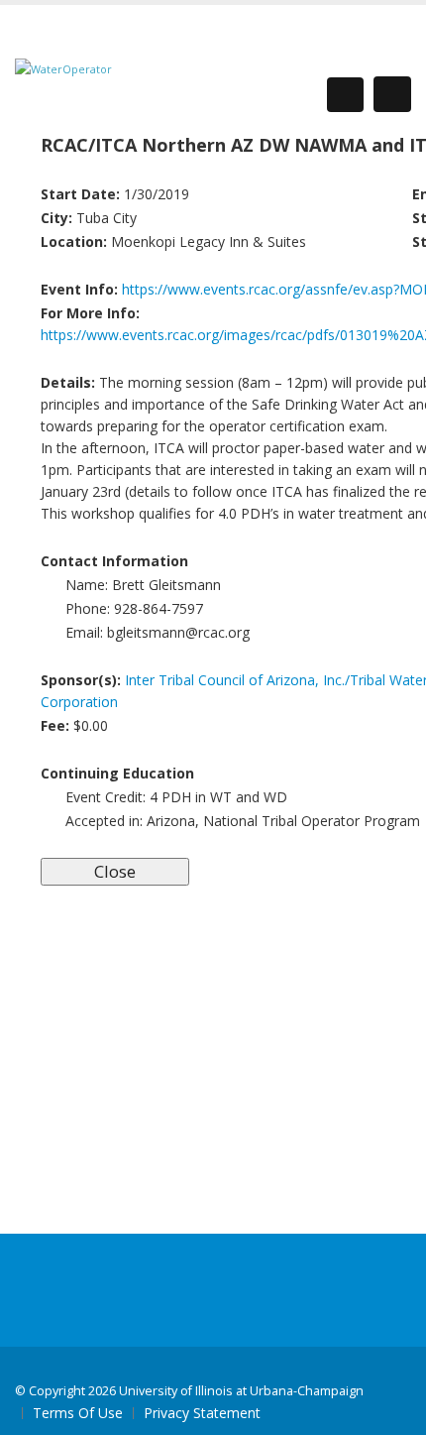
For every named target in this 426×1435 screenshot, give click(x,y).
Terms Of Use (78, 1412)
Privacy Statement (202, 1412)
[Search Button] (345, 94)
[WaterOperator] (63, 67)
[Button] (392, 94)
